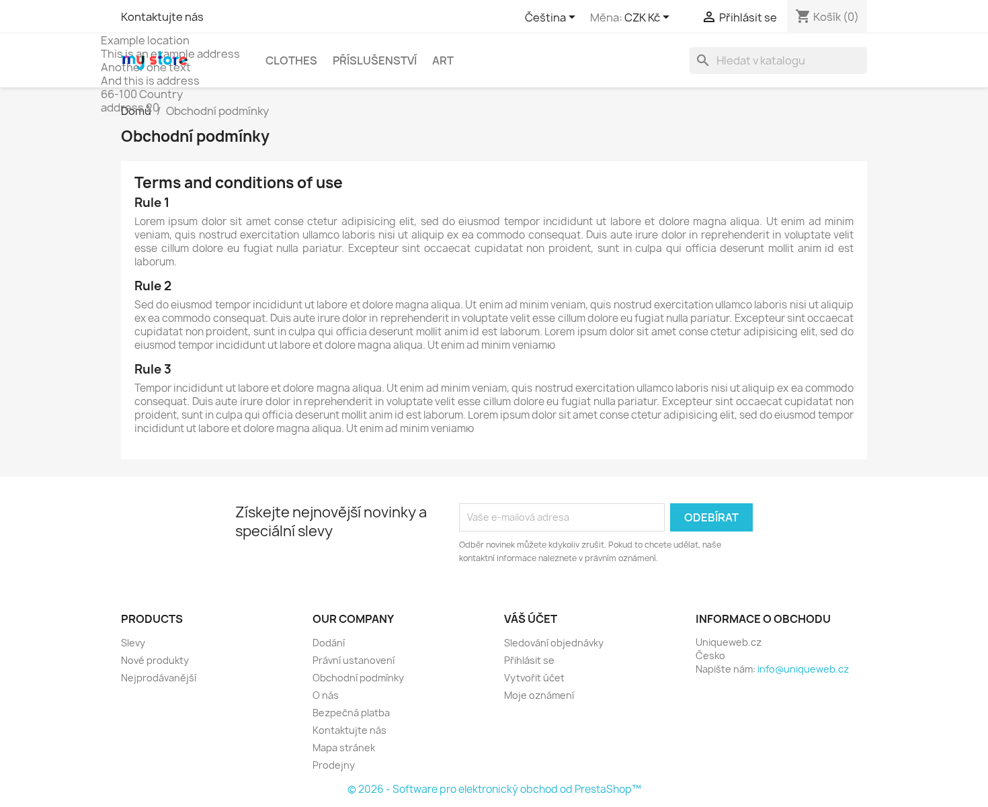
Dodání (329, 642)
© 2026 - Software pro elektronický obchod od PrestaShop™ (494, 789)
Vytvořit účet (534, 677)
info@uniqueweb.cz (803, 669)
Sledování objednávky (554, 642)
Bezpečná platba (351, 712)
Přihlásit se (529, 660)
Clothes (291, 60)
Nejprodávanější (158, 677)
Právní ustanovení (354, 660)
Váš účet (530, 618)
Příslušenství (375, 60)
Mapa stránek (344, 747)
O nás (326, 695)
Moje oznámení (539, 695)
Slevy (133, 642)
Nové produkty (155, 660)
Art (443, 60)
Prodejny (334, 765)
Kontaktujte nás (162, 16)
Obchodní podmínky (358, 677)
